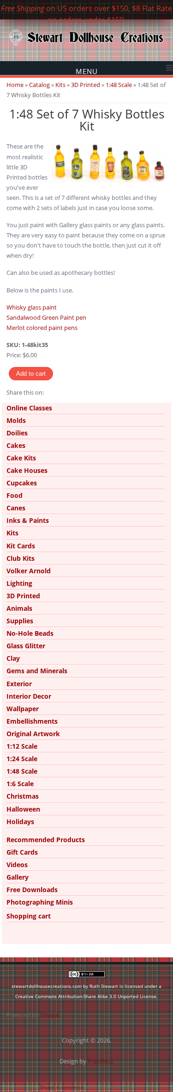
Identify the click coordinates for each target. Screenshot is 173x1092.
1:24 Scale (21, 758)
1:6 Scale (20, 783)
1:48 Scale (119, 85)
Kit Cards (20, 545)
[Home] (86, 45)
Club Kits (20, 558)
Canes (15, 507)
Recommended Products (45, 839)
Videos (17, 864)
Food (14, 495)
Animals (19, 608)
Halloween (23, 809)
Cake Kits (21, 457)
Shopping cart (28, 916)
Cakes (15, 445)
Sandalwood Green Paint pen (46, 317)
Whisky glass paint (31, 307)
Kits (60, 85)
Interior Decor (28, 696)
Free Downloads (32, 889)
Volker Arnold (28, 570)
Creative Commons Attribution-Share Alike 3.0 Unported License (85, 996)
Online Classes (29, 407)
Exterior (19, 683)
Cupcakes (21, 482)
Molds (16, 420)
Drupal (50, 1015)
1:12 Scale (21, 746)
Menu (87, 71)
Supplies (19, 620)
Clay (13, 658)
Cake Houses (27, 470)
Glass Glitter (25, 645)
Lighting (19, 583)
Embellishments (32, 721)
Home (15, 85)
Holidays (20, 821)
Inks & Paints (27, 520)
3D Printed (85, 85)
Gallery (17, 877)
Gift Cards (22, 852)
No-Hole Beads (30, 633)
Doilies (17, 432)
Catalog (39, 85)
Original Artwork (33, 733)
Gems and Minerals (36, 670)
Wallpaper (22, 708)
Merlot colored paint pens (42, 327)
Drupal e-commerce (62, 1087)
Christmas (22, 796)
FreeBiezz (100, 1061)
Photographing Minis (39, 902)
